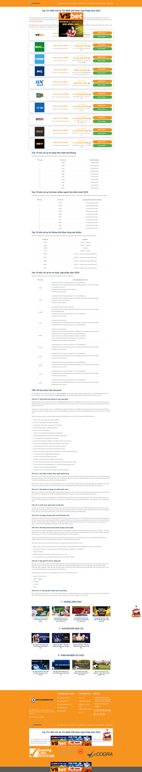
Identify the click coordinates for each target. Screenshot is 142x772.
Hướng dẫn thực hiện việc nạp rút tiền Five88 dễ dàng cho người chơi (81, 619)
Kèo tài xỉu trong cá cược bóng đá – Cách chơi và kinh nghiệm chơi (101, 673)
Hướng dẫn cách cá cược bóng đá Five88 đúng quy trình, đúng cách (61, 619)
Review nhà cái (83, 3)
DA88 (41, 717)
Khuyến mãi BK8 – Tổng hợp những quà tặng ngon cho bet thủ (61, 646)
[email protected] (104, 704)
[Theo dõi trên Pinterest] (103, 710)
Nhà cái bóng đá (72, 3)
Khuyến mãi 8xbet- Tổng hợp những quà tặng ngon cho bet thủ (81, 646)
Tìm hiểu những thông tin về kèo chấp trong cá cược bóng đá (61, 673)
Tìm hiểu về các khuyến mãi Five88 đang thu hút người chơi (40, 646)
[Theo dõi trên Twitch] (103, 714)
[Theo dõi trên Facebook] (94, 710)
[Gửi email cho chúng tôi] (100, 710)
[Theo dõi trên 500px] (100, 714)
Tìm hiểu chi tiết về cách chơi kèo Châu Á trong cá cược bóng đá (40, 673)
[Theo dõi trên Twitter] (97, 710)
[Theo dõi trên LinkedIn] (109, 710)
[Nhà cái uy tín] (36, 3)
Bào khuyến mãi (101, 3)
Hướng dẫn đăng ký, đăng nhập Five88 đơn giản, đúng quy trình (101, 619)
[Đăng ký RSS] (106, 710)
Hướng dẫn (110, 3)
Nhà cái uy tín (63, 3)
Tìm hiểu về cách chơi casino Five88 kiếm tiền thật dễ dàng (40, 619)
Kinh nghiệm (91, 3)
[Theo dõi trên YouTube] (94, 714)
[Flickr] (97, 714)
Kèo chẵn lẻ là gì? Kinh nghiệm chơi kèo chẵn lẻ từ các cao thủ (81, 673)
